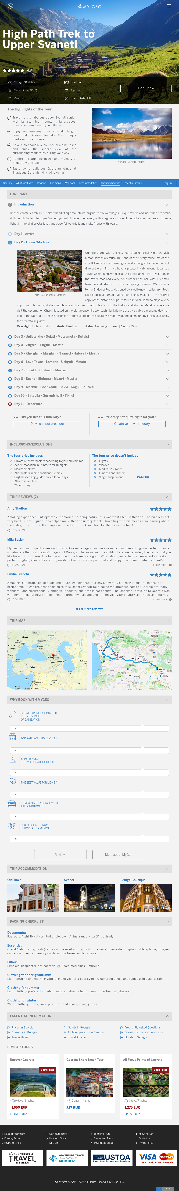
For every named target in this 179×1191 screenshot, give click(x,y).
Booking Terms (12, 1138)
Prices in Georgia (23, 1027)
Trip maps (55, 183)
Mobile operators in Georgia (86, 1032)
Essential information (135, 183)
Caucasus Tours (57, 1138)
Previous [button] (98, 133)
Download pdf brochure (47, 424)
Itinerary (7, 183)
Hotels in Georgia (136, 1037)
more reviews (93, 609)
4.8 (29, 70)
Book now (146, 88)
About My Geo (146, 1134)
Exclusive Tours (102, 1134)
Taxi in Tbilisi (20, 1037)
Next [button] (166, 133)
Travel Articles (77, 1037)
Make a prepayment (14, 1134)
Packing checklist (110, 183)
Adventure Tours (58, 1134)
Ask (168, 1189)
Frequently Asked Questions (142, 1027)
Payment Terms (12, 1143)
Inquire (168, 183)
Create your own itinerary (132, 424)
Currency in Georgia (24, 1032)
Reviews (41, 183)
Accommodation (88, 183)
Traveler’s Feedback (104, 1143)
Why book (70, 183)
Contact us (144, 1138)
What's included (24, 183)
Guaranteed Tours (103, 1138)
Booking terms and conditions (144, 1032)
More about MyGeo (118, 854)
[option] (132, 133)
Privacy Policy (146, 1143)
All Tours (53, 1143)
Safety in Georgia (79, 1027)
